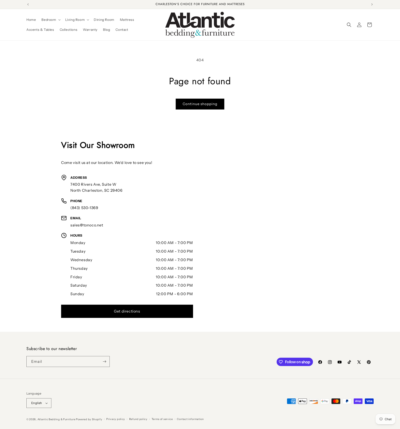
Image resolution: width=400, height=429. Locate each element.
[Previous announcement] (28, 4)
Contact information (190, 419)
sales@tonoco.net (86, 225)
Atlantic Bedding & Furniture (56, 419)
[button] (50, 20)
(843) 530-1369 (84, 207)
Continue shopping (200, 104)
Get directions (127, 311)
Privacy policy (115, 419)
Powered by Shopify (89, 419)
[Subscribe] (104, 361)
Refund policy (138, 419)
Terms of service (162, 419)
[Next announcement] (372, 4)
